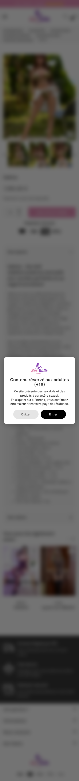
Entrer (53, 414)
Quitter (26, 414)
